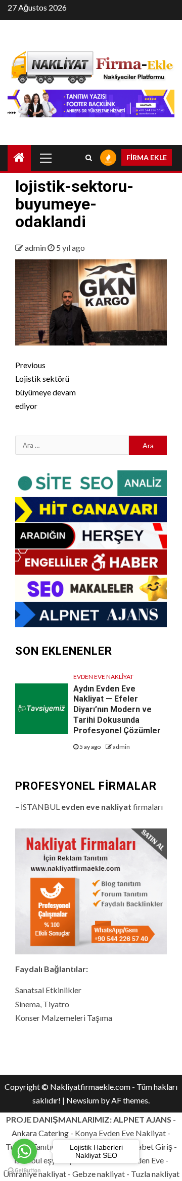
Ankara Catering (40, 1133)
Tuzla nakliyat (155, 1173)
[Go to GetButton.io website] (24, 1170)
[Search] (88, 157)
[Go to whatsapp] (24, 1151)
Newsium (82, 1100)
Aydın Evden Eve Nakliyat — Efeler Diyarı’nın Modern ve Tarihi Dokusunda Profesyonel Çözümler (117, 709)
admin (36, 247)
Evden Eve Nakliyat (103, 676)
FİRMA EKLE (146, 157)
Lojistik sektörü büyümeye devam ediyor (45, 385)
